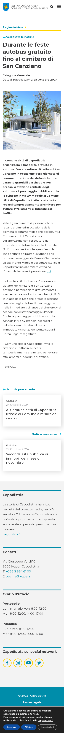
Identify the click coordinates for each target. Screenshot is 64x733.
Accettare (11, 727)
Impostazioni (47, 727)
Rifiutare (29, 727)
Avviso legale (32, 702)
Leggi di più (12, 534)
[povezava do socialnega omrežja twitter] (39, 663)
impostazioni (45, 720)
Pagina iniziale (13, 27)
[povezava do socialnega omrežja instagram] (18, 663)
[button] (54, 7)
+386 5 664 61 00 (18, 571)
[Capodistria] (25, 7)
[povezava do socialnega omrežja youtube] (28, 663)
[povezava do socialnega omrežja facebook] (7, 663)
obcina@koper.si (18, 576)
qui (49, 271)
